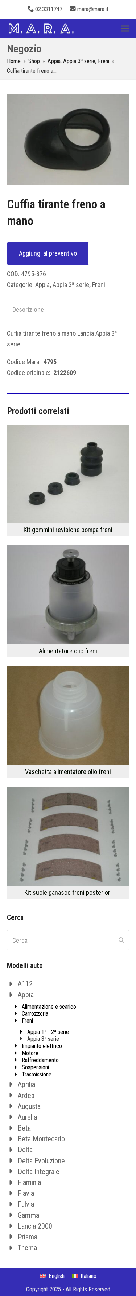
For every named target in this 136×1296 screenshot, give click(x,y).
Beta (24, 1128)
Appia (42, 284)
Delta (25, 1149)
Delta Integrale (38, 1171)
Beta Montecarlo (41, 1138)
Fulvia (26, 1204)
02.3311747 (48, 9)
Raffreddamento (40, 1060)
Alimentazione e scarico (49, 1006)
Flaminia (29, 1182)
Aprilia (26, 1084)
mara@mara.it (92, 9)
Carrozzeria (35, 1013)
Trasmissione (36, 1074)
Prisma (27, 1237)
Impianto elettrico (42, 1046)
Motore (30, 1053)
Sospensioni (35, 1067)
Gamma (28, 1215)
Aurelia (27, 1117)
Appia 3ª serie (71, 284)
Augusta (29, 1106)
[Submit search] (121, 940)
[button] (125, 28)
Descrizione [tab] (28, 309)
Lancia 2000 (35, 1226)
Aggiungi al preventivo (48, 253)
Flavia (26, 1193)
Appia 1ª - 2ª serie (48, 1032)
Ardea (26, 1095)
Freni (98, 284)
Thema (27, 1247)
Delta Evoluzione (41, 1160)
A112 (25, 983)
